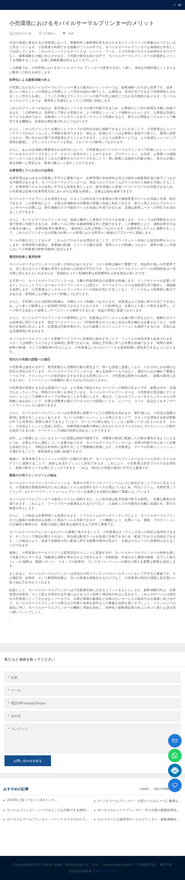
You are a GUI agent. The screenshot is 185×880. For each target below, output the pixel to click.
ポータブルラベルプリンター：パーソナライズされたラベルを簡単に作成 (49, 819)
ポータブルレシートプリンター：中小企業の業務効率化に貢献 (139, 810)
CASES (144, 788)
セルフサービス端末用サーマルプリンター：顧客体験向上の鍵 (139, 819)
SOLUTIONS (161, 788)
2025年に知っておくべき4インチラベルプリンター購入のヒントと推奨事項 (33, 800)
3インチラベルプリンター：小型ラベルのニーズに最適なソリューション (139, 801)
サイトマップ (106, 871)
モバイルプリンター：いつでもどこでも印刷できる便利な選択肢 (49, 810)
